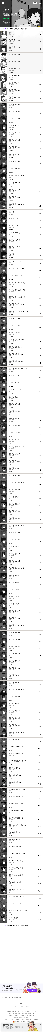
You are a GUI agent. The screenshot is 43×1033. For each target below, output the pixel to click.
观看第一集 (7, 23)
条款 (14, 1006)
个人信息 (20, 1006)
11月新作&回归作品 (15, 997)
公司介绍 (28, 1006)
